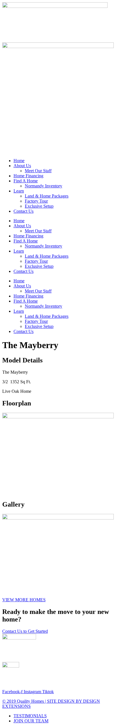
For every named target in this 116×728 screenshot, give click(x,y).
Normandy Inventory (43, 185)
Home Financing (28, 175)
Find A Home (26, 180)
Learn (19, 191)
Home (19, 160)
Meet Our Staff (38, 170)
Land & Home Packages (46, 196)
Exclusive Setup (39, 206)
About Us (22, 165)
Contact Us (24, 211)
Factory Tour (36, 201)
